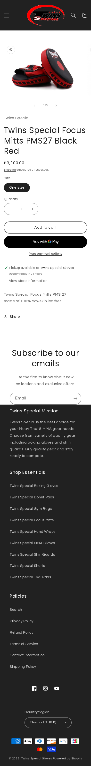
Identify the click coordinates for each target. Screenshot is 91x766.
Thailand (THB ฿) (43, 722)
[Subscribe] (75, 399)
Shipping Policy (23, 667)
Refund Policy (21, 632)
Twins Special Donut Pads (32, 497)
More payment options (45, 253)
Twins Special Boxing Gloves (34, 486)
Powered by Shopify (67, 758)
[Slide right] (56, 105)
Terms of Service (24, 644)
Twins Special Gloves (36, 758)
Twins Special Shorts (27, 566)
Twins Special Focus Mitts (32, 520)
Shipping (10, 169)
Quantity (11, 199)
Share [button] (15, 317)
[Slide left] (34, 105)
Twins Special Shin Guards (32, 554)
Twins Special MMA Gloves (32, 543)
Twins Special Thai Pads (30, 577)
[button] (6, 15)
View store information (28, 281)
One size (17, 187)
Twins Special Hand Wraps (33, 531)
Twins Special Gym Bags (31, 509)
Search (16, 609)
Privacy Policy (21, 621)
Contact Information (27, 655)
